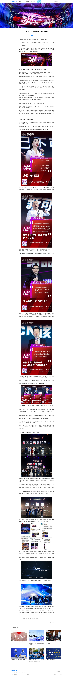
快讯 (20, 1)
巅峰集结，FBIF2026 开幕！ (51, 659)
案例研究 (27, 1)
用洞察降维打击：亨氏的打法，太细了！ (18, 659)
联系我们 (15, 674)
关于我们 (12, 674)
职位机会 (33, 1)
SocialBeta (34, 35)
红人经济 (27, 618)
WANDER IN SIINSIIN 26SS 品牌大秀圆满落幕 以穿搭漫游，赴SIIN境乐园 (36, 660)
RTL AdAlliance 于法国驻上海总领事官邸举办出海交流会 (53, 643)
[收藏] (50, 622)
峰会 (37, 618)
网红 (34, 618)
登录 (60, 1)
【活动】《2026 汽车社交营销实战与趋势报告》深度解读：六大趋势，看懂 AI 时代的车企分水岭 (36, 643)
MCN (31, 618)
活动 (20, 618)
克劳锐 (24, 618)
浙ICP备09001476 (59, 671)
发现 (23, 1)
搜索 (56, 1)
